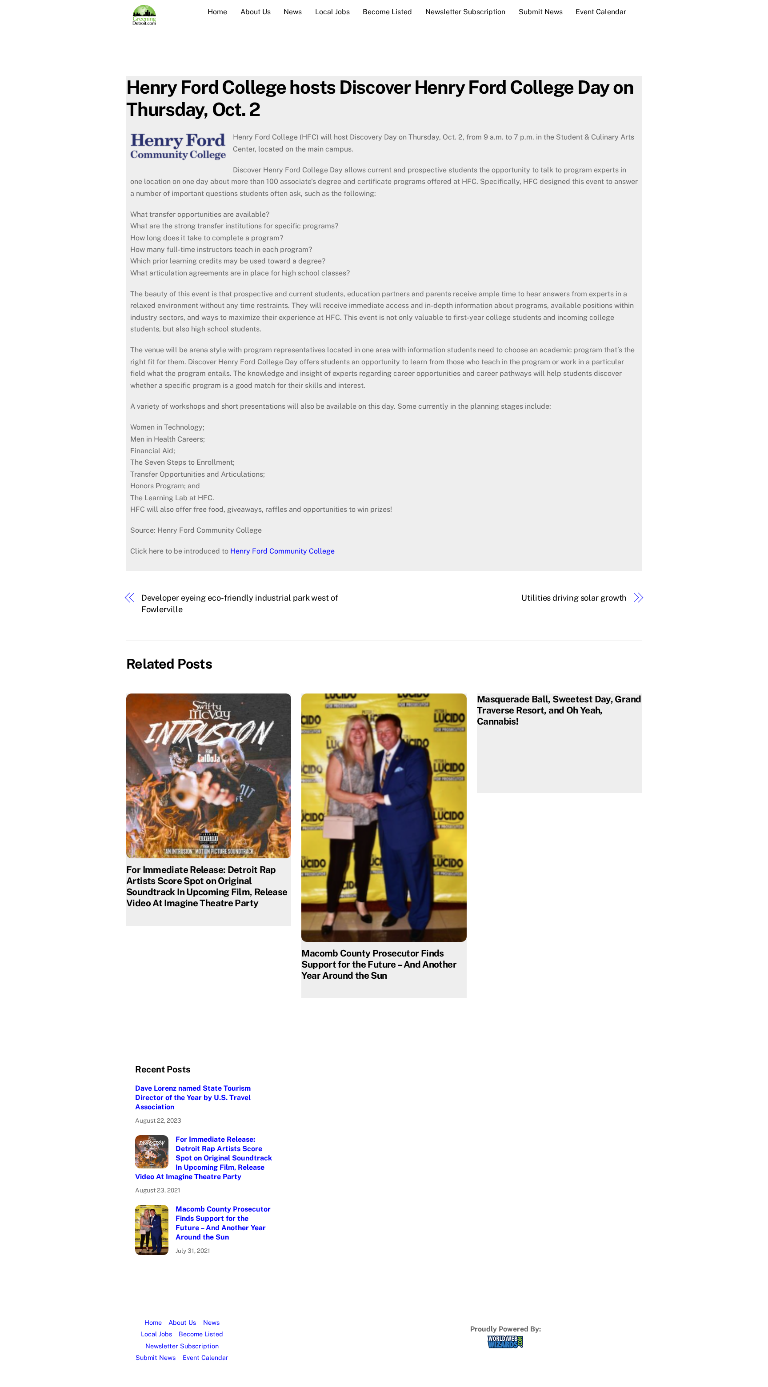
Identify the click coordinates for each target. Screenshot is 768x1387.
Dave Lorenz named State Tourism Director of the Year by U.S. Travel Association (193, 1097)
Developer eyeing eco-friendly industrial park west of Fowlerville (239, 603)
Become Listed (387, 12)
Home (217, 12)
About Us (255, 12)
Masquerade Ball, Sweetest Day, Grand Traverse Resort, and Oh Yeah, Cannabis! (559, 710)
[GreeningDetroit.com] (144, 20)
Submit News (541, 12)
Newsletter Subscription (465, 12)
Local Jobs (332, 12)
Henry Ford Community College (282, 551)
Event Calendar (601, 12)
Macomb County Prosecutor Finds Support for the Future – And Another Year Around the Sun (378, 964)
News (293, 12)
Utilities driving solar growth (574, 597)
